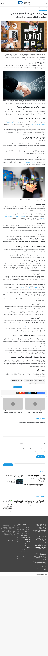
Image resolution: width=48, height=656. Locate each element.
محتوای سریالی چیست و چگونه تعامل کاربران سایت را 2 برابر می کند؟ (40, 501)
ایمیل (44, 443)
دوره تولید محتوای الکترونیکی (36, 383)
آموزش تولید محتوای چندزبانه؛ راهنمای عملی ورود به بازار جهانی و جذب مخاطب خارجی (29, 502)
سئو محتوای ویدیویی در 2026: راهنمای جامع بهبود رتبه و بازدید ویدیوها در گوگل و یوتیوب (40, 539)
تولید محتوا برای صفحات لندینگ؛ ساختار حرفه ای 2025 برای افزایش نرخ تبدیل (18, 502)
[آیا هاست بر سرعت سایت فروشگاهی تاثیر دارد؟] (19, 481)
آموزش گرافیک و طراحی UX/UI (24, 529)
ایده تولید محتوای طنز (16, 380)
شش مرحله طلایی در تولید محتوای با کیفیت (30, 287)
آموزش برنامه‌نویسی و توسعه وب (24, 524)
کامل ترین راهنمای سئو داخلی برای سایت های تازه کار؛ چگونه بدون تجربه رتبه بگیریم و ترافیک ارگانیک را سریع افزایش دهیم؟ (35, 478)
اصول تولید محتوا (28, 380)
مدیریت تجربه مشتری (26, 558)
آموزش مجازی (27, 531)
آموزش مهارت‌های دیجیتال (36, 7)
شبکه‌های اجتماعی (27, 553)
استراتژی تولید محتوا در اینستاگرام (29, 162)
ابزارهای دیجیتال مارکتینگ (25, 537)
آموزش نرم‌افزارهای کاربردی (25, 535)
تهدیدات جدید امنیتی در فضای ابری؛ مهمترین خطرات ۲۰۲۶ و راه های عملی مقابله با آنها (39, 532)
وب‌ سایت (21, 443)
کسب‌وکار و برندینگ (26, 556)
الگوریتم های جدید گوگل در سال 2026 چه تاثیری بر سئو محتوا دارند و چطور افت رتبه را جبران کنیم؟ (39, 544)
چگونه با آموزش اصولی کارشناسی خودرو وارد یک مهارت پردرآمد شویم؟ (40, 568)
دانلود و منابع (27, 545)
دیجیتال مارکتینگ (27, 547)
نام (44, 438)
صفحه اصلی (44, 7)
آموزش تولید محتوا (28, 7)
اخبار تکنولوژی (27, 539)
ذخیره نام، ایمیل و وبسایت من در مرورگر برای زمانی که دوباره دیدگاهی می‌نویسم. (30, 448)
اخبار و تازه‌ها (28, 541)
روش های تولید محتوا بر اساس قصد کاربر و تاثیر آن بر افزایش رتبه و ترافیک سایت (7, 507)
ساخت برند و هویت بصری (25, 551)
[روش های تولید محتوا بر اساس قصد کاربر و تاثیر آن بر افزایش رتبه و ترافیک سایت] (7, 502)
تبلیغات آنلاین (27, 543)
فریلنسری (28, 554)
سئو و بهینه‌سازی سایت (25, 549)
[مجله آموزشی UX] (24, 3)
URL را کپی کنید (18, 387)
